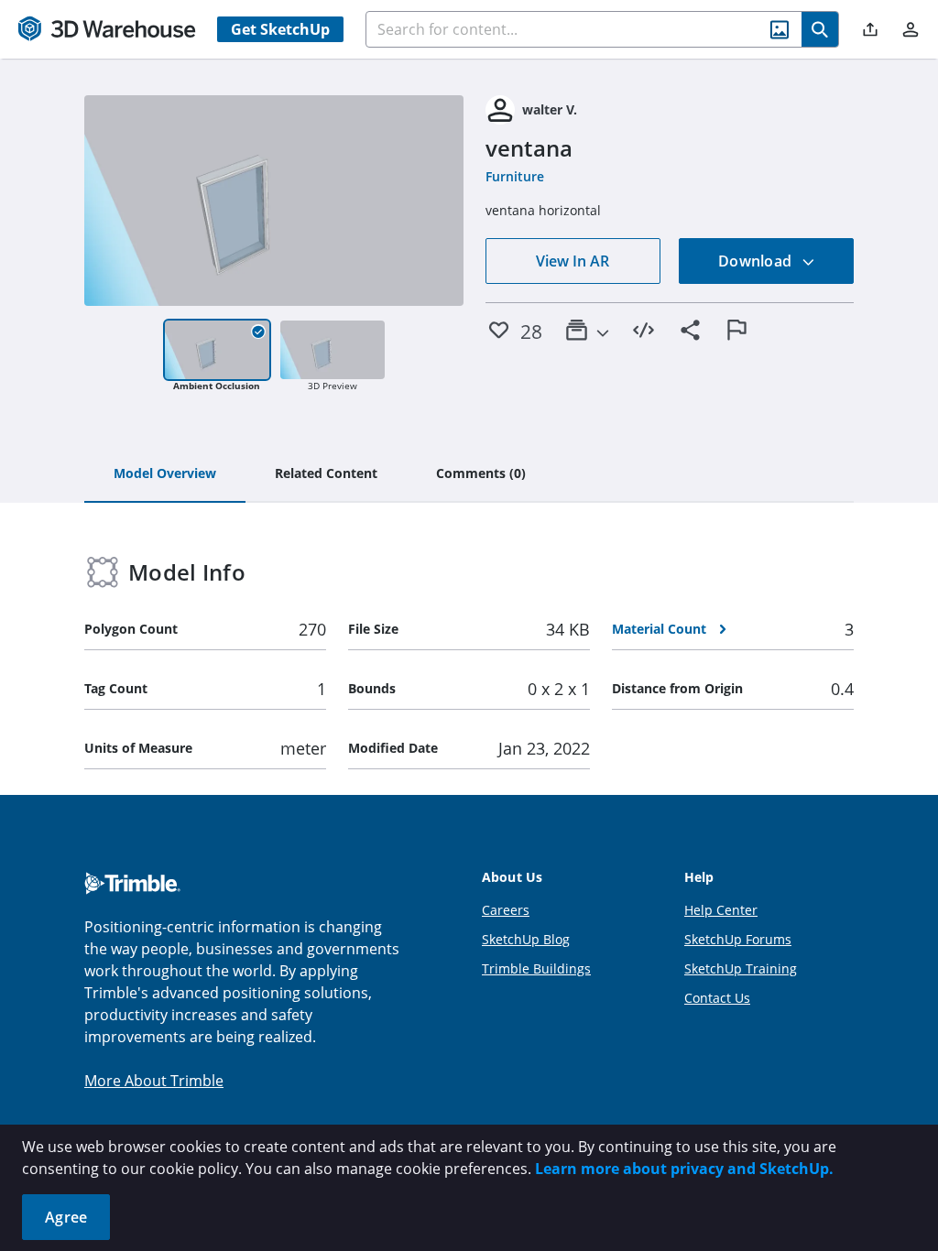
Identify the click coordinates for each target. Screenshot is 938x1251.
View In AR (572, 261)
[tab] (164, 474)
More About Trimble (154, 1081)
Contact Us (717, 997)
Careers (505, 910)
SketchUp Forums (737, 939)
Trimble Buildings (536, 968)
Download (756, 261)
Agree (66, 1217)
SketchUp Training (740, 968)
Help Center (721, 910)
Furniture (514, 176)
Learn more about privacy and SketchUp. (684, 1169)
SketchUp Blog (526, 939)
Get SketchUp (280, 29)
